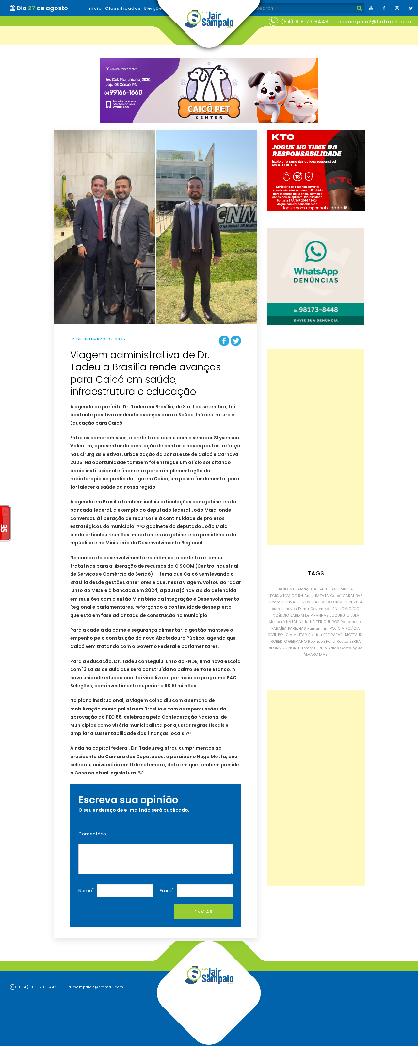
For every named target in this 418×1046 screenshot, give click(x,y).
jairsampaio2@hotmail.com (374, 21)
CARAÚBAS (352, 595)
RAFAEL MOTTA (344, 634)
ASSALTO (322, 589)
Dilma (303, 608)
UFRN (319, 647)
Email (166, 890)
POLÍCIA (337, 628)
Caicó (335, 595)
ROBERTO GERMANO (289, 641)
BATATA (322, 595)
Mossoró (277, 621)
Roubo (342, 641)
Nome (86, 890)
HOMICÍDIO (349, 608)
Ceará (275, 602)
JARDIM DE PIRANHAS (309, 615)
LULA (355, 615)
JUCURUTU (339, 615)
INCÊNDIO (280, 615)
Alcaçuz (305, 589)
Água (357, 647)
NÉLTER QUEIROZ (324, 621)
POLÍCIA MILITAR (292, 634)
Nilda (304, 621)
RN (361, 634)
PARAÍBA (279, 628)
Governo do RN (323, 608)
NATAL (291, 621)
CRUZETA (354, 602)
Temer (307, 647)
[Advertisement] (315, 447)
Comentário (92, 834)
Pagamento (351, 621)
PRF (326, 634)
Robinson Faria (321, 641)
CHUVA (288, 602)
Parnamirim (318, 628)
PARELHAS (297, 628)
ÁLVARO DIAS (316, 654)
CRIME (339, 602)
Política (315, 634)
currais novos (284, 608)
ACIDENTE (287, 589)
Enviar (203, 912)
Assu (309, 595)
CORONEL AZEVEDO (314, 602)
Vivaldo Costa (338, 647)
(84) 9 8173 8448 (305, 21)
